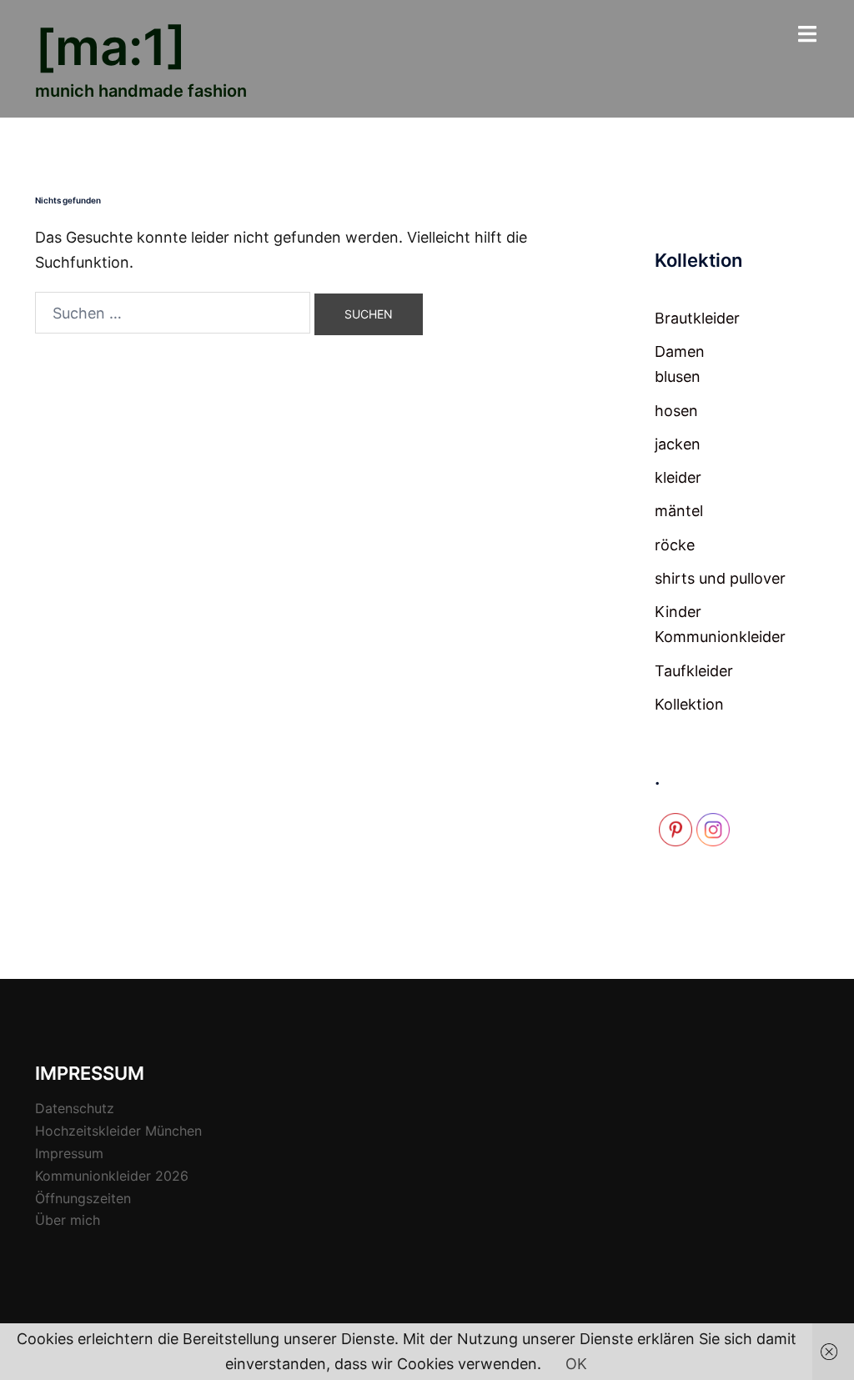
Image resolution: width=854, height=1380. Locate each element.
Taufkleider (694, 671)
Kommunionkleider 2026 (111, 1175)
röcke (675, 545)
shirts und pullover (720, 578)
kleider (678, 477)
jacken (678, 444)
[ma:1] (111, 47)
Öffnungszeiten (83, 1198)
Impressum (69, 1153)
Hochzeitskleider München (118, 1130)
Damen (680, 351)
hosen (676, 410)
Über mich (67, 1220)
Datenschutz (74, 1108)
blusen (678, 376)
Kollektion (689, 704)
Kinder (678, 611)
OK (576, 1363)
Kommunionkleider (720, 636)
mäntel (679, 510)
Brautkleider (697, 318)
